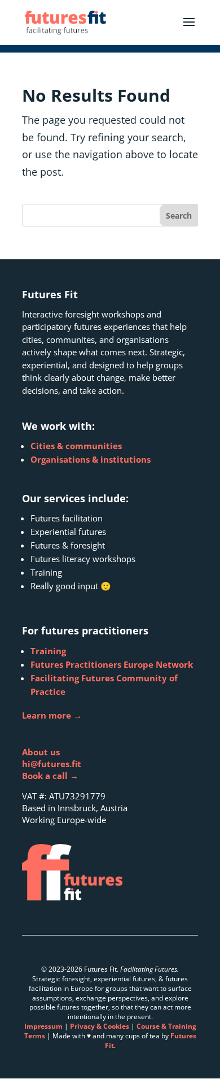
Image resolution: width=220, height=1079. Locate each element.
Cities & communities (76, 445)
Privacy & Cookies (99, 1026)
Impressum (43, 1026)
